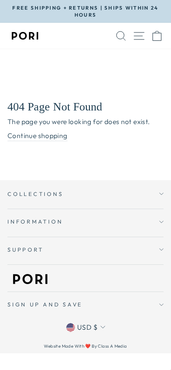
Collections (35, 193)
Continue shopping (37, 135)
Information (35, 221)
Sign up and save (44, 304)
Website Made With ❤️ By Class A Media (85, 346)
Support (25, 249)
